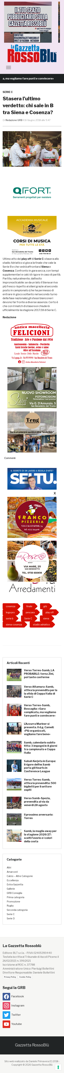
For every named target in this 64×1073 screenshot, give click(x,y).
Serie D (11, 918)
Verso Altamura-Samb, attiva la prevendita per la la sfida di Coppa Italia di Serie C (40, 691)
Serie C (8, 92)
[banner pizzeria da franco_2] (32, 517)
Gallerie (11, 888)
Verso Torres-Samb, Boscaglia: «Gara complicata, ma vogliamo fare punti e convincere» (40, 710)
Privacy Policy (10, 977)
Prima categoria (15, 897)
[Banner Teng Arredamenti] (32, 431)
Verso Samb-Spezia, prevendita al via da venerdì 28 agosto (37, 802)
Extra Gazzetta (15, 884)
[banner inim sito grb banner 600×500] (32, 21)
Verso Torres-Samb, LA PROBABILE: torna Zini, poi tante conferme (39, 674)
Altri (9, 867)
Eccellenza (13, 880)
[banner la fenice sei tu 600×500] (32, 488)
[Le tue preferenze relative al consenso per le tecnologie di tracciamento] (58, 1067)
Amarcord (12, 871)
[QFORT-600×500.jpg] (32, 192)
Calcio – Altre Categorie (20, 876)
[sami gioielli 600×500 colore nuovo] (32, 387)
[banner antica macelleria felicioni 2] (32, 343)
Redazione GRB (13, 120)
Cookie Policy (25, 977)
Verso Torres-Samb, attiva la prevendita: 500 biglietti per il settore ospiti (40, 784)
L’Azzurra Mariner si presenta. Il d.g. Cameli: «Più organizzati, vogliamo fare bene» (39, 729)
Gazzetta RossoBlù (32, 1045)
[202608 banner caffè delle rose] (32, 561)
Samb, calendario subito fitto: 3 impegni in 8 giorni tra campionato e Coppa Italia (40, 747)
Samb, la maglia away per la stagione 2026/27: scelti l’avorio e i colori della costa (40, 836)
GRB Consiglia (14, 893)
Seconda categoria (17, 909)
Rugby (10, 905)
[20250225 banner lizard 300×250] (32, 236)
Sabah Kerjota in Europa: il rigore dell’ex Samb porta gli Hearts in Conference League (40, 766)
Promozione (13, 901)
